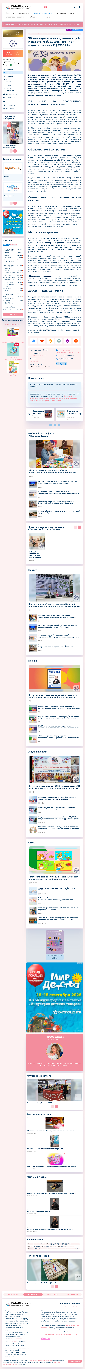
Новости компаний (37, 360)
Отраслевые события (15, 17)
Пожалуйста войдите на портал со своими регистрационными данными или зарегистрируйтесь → (53, 398)
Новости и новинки (41, 13)
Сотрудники (11, 105)
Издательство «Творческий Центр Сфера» (67, 351)
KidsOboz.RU (33, 1294)
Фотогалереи (11, 94)
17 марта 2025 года (38, 356)
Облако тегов (35, 1239)
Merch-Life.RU (72, 1294)
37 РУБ (13, 375)
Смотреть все (13, 315)
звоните (13, 357)
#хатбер (77, 1248)
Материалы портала (39, 1114)
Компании (22, 13)
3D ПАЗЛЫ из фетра (13, 360)
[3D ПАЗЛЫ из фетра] (16, 366)
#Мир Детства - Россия (57, 1244)
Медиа (47, 17)
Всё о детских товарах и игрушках (20, 8)
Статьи (8, 85)
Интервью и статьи (64, 13)
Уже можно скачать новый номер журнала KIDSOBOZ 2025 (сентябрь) (42, 24)
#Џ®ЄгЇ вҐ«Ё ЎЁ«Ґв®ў (39, 1244)
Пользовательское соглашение (40, 1360)
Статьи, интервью (37, 1177)
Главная (9, 13)
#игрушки (44, 1248)
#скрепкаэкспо (69, 1248)
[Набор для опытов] (16, 332)
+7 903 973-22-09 (70, 1303)
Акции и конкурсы (10, 81)
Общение (34, 17)
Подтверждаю (74, 1361)
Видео (8, 102)
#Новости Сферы (36, 366)
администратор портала (72, 1306)
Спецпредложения (13, 320)
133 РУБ (13, 340)
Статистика (10, 98)
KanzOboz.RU (13, 1294)
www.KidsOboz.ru (17, 1338)
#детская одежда (69, 1246)
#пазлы (50, 1248)
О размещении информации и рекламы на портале (59, 1334)
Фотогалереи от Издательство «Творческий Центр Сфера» (46, 528)
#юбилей (48, 366)
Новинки (9, 76)
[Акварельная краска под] (16, 345)
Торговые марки (12, 159)
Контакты (10, 109)
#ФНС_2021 (53, 1246)
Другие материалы (10, 90)
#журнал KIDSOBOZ (34, 1248)
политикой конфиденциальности (52, 1331)
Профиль (9, 69)
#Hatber (30, 1244)
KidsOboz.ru (15, 1341)
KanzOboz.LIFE (52, 1294)
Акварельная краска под (13, 342)
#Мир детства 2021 (75, 1244)
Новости (9, 73)
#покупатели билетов (59, 1248)
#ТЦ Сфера (40, 364)
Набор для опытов (13, 325)
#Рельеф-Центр (34, 1247)
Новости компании (60, 34)
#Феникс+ (60, 1246)
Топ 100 (46, 7)
